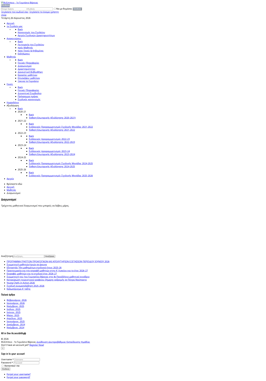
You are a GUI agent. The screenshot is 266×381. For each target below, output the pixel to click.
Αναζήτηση (7, 256)
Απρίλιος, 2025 (14, 318)
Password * (7, 362)
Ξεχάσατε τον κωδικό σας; (15, 11)
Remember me (12, 365)
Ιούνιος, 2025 (14, 312)
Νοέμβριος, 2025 (15, 306)
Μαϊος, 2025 (13, 315)
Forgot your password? (18, 377)
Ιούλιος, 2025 (13, 309)
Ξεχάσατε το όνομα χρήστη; (44, 11)
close (3, 14)
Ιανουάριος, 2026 (16, 303)
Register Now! (36, 345)
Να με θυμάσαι (64, 8)
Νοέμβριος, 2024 (15, 327)
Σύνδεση (5, 369)
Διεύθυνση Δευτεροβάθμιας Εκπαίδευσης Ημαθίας (63, 341)
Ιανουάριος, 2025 (16, 321)
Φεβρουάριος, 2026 (17, 300)
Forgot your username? (19, 374)
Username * (7, 359)
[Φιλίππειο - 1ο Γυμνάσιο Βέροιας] (19, 2)
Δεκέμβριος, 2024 (16, 324)
